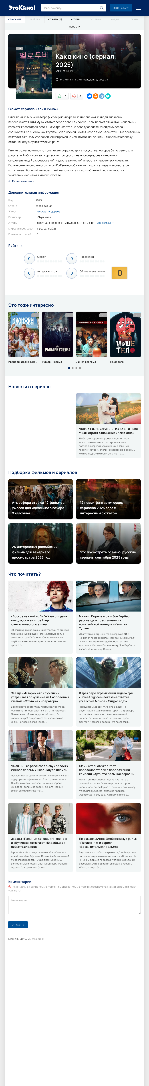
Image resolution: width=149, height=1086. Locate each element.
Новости (74, 26)
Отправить (18, 924)
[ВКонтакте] (89, 96)
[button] (69, 368)
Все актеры (104, 222)
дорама (56, 211)
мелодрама (43, 211)
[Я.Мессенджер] (108, 96)
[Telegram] (101, 96)
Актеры (75, 19)
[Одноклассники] (95, 96)
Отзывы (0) (55, 19)
